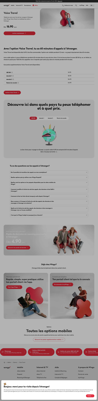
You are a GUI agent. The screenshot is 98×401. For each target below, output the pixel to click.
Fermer (89, 395)
